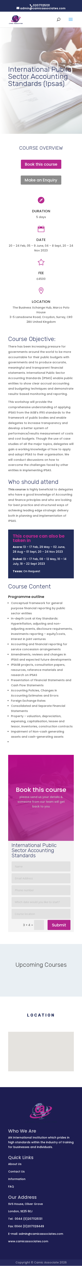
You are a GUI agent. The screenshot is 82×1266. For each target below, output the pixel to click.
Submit (59, 925)
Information (16, 1179)
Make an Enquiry (41, 180)
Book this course (41, 164)
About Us (14, 1164)
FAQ (11, 1187)
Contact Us (16, 1171)
